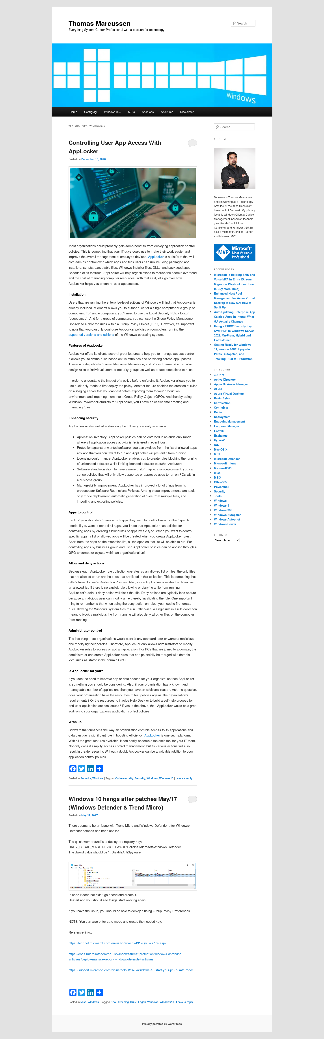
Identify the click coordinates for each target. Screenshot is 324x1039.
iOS (216, 445)
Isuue (133, 1002)
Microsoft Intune (225, 463)
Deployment (222, 417)
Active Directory (225, 379)
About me (167, 112)
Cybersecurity (124, 778)
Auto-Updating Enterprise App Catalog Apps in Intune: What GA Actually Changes (234, 316)
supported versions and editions (91, 334)
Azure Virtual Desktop (229, 393)
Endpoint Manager (226, 426)
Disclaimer (187, 112)
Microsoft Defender (227, 459)
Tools (218, 496)
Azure (218, 389)
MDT (217, 454)
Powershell (221, 487)
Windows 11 (222, 505)
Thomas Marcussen (99, 23)
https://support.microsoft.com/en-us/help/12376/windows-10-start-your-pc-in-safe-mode (131, 970)
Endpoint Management (229, 421)
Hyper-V (219, 440)
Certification (222, 403)
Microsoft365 (222, 468)
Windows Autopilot (227, 519)
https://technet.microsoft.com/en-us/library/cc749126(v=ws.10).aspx (118, 943)
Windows (98, 778)
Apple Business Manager (231, 384)
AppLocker (156, 256)
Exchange (220, 435)
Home (73, 112)
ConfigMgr (90, 112)
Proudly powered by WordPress (162, 1024)
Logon (142, 1002)
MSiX (131, 112)
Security (85, 778)
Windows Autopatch (227, 515)
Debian (218, 412)
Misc (83, 1002)
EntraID (219, 431)
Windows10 (166, 778)
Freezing (123, 1002)
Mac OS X (220, 449)
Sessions (148, 112)
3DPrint (219, 375)
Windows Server (225, 524)
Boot (114, 1002)
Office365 (220, 482)
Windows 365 (112, 112)
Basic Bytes (222, 398)
